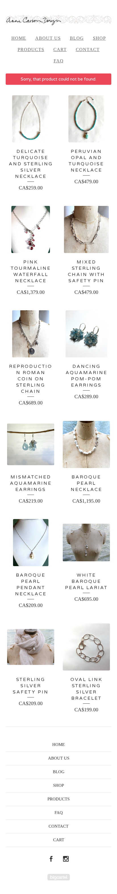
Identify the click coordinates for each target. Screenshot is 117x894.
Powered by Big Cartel (58, 877)
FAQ (59, 60)
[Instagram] (65, 859)
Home (18, 38)
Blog (77, 38)
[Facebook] (51, 859)
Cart (60, 49)
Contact (88, 49)
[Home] (58, 19)
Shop (99, 38)
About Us (48, 38)
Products (31, 49)
